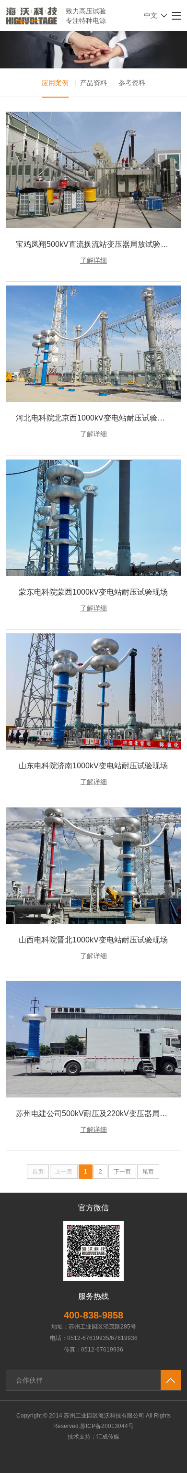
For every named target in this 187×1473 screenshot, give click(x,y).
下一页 (122, 1171)
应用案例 (55, 83)
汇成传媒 (107, 1436)
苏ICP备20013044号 (107, 1426)
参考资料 (131, 83)
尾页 (148, 1171)
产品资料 (93, 83)
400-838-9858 (93, 1315)
